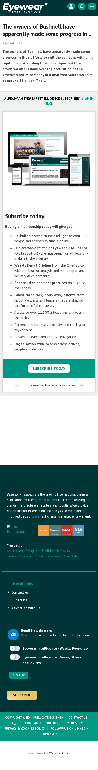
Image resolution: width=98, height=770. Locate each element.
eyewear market (45, 500)
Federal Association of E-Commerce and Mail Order (43, 556)
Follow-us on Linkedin (69, 728)
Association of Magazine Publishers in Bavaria (39, 551)
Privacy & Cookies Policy (24, 728)
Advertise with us (25, 607)
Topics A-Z (49, 734)
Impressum (74, 723)
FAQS (14, 723)
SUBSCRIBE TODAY (49, 368)
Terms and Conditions (41, 723)
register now (72, 385)
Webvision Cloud (59, 753)
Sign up (19, 675)
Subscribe (19, 600)
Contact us (20, 592)
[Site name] (32, 489)
